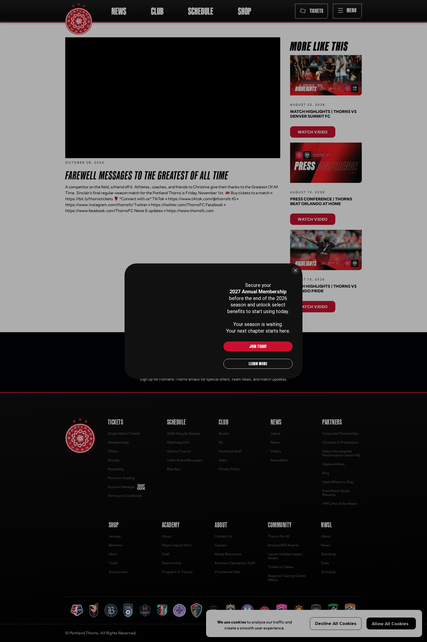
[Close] (295, 270)
